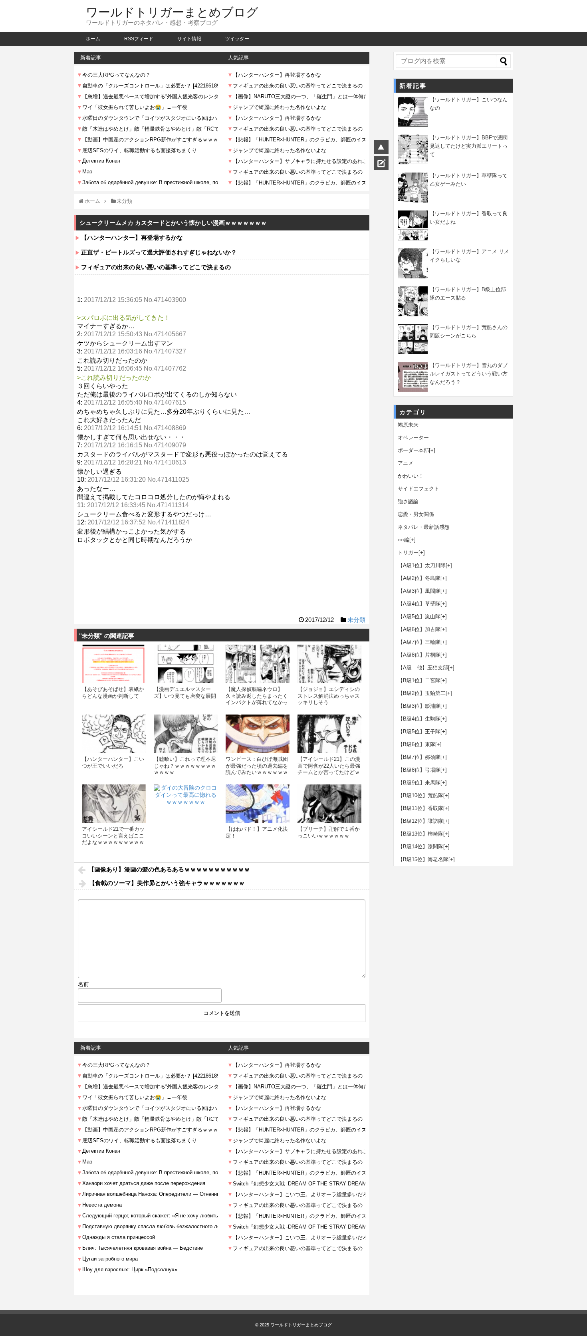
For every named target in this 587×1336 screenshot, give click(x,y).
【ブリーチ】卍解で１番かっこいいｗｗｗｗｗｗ (328, 832)
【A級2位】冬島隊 (419, 578)
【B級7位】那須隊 (419, 757)
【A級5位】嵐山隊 (419, 616)
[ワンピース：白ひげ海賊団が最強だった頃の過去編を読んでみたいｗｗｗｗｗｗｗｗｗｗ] (258, 734)
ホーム (93, 39)
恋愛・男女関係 (416, 514)
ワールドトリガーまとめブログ (172, 12)
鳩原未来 (408, 425)
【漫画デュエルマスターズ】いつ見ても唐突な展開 (185, 692)
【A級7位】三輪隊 (419, 642)
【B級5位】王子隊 (419, 732)
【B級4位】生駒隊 (419, 719)
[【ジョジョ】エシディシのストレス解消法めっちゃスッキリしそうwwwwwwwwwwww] (329, 664)
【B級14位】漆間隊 (420, 847)
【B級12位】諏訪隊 (420, 821)
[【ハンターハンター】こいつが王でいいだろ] (114, 734)
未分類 (356, 619)
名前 (83, 984)
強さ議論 (408, 501)
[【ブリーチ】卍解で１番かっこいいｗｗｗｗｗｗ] (329, 803)
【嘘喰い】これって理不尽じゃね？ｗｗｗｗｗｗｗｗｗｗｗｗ (185, 765)
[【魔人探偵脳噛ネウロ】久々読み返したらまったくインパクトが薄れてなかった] (258, 664)
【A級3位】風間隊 (419, 591)
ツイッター (237, 39)
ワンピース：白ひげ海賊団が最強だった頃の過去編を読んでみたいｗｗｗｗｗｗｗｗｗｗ (257, 769)
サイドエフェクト (418, 489)
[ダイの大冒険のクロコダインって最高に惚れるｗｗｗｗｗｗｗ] (186, 816)
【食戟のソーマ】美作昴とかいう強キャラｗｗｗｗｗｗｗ (167, 882)
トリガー (408, 553)
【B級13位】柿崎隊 (420, 834)
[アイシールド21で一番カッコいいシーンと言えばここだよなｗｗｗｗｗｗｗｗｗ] (114, 803)
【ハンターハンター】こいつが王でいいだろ (113, 762)
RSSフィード (138, 39)
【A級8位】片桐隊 (419, 655)
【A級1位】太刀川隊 (422, 565)
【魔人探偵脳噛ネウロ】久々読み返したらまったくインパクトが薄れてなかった (257, 699)
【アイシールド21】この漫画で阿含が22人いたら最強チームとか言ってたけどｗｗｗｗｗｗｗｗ (328, 769)
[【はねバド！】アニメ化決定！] (258, 803)
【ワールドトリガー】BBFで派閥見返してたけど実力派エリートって (469, 146)
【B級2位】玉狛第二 (422, 693)
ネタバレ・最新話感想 (424, 527)
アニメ (405, 463)
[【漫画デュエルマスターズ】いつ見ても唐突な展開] (186, 664)
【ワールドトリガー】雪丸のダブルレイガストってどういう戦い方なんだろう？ (469, 373)
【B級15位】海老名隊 (423, 859)
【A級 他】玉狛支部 (423, 668)
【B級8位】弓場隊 (419, 770)
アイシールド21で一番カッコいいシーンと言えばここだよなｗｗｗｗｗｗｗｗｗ (113, 835)
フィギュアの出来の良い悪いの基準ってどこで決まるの (156, 267)
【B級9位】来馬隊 (419, 783)
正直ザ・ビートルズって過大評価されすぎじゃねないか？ (159, 252)
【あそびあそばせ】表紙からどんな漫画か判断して (113, 692)
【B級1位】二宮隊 (419, 680)
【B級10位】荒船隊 (420, 795)
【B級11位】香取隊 (420, 808)
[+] (432, 450)
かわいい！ (411, 476)
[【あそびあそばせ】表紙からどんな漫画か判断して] (114, 664)
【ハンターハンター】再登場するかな (132, 237)
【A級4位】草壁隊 (419, 604)
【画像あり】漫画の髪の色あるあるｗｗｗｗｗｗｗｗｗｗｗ (169, 869)
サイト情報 (189, 39)
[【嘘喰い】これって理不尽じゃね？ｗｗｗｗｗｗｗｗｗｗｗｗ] (186, 734)
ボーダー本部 (413, 450)
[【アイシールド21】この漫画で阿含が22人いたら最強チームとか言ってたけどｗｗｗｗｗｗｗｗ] (329, 734)
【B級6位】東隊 (416, 744)
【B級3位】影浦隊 (419, 706)
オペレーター (413, 438)
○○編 (403, 540)
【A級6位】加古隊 (419, 629)
